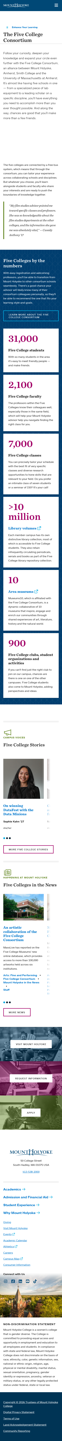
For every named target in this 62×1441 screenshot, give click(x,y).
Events (7, 1234)
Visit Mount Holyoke (15, 1228)
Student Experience (19, 1205)
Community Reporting (16, 1431)
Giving (7, 1222)
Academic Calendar (15, 1240)
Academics (12, 1189)
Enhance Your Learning (25, 27)
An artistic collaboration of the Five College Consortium (20, 933)
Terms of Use (11, 1418)
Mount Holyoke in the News (21, 982)
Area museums (20, 591)
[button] (4, 838)
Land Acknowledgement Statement (24, 1424)
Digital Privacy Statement (18, 1412)
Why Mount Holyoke (19, 1213)
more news (17, 1012)
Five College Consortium (19, 978)
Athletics (8, 1246)
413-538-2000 (31, 1171)
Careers (8, 1252)
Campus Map (11, 1258)
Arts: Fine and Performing (20, 975)
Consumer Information (16, 1264)
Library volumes (22, 528)
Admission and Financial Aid (25, 1197)
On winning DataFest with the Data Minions (18, 809)
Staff (6, 989)
